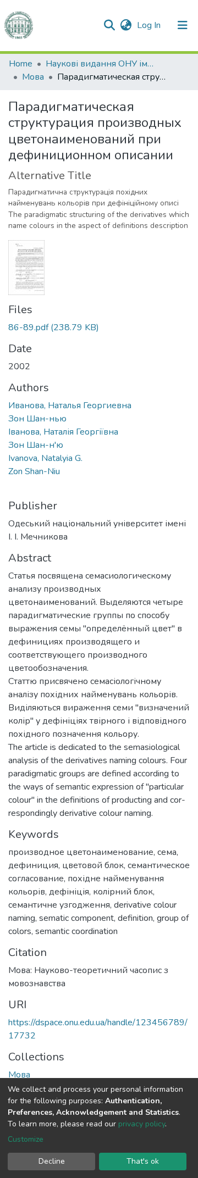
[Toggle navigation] (182, 25)
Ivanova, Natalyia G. (45, 458)
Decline (51, 1161)
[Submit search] (109, 25)
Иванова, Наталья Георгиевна (69, 405)
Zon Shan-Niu (34, 471)
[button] (126, 25)
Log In (150, 25)
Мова (33, 77)
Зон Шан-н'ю (35, 445)
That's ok (143, 1161)
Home (20, 64)
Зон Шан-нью (37, 419)
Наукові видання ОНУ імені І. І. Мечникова (101, 64)
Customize (25, 1139)
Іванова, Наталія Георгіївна (63, 432)
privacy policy (141, 1124)
